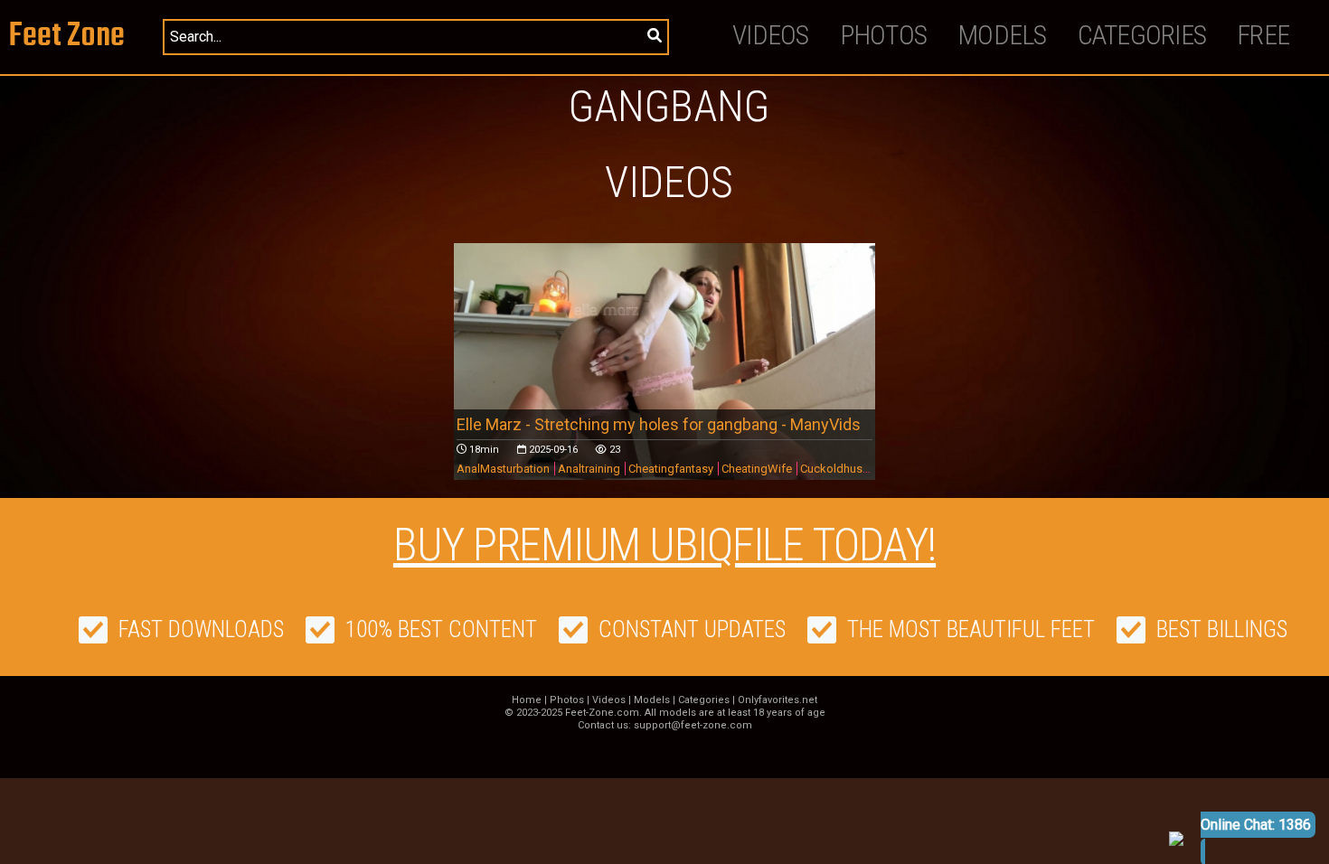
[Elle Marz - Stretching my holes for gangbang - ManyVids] (664, 361)
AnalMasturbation (503, 468)
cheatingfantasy (670, 468)
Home (527, 700)
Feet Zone (67, 36)
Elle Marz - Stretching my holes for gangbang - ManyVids (659, 424)
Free (1263, 35)
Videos (770, 35)
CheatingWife (756, 468)
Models (1002, 35)
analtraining (589, 468)
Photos (884, 35)
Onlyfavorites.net (777, 700)
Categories (1142, 35)
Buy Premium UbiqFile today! (664, 545)
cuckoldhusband (845, 468)
